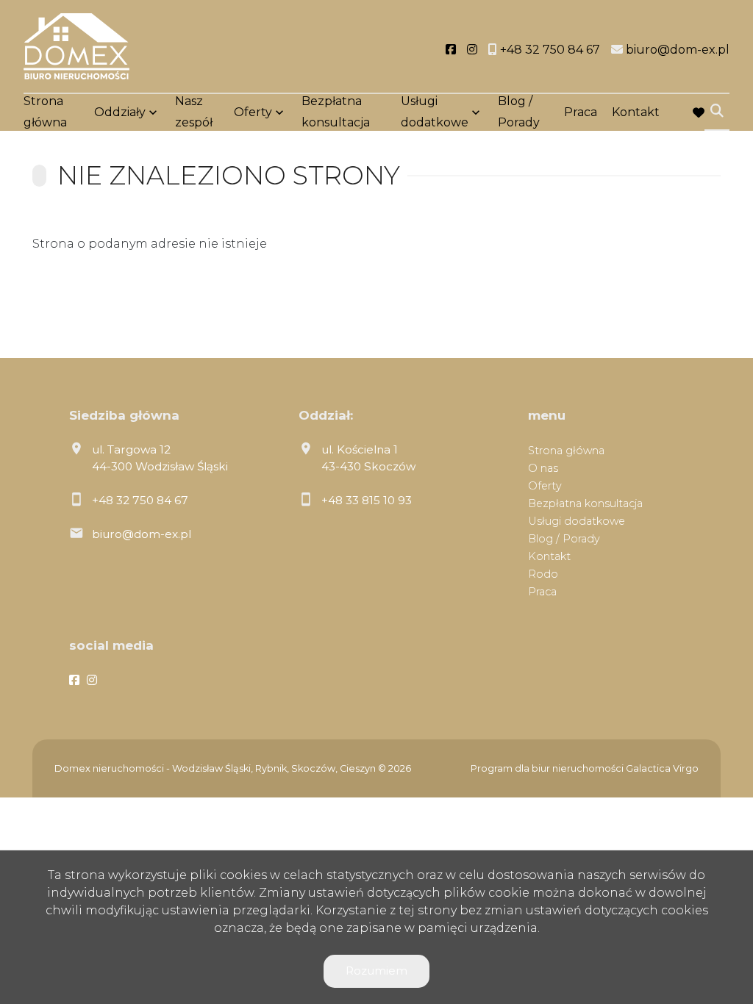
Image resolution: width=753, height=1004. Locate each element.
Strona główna (45, 111)
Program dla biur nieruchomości (548, 768)
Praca (580, 112)
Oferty (253, 112)
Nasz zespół (194, 111)
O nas (543, 468)
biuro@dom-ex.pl (141, 534)
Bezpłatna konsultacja (335, 111)
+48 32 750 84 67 (140, 500)
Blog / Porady (519, 111)
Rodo (543, 574)
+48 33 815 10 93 (366, 500)
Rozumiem (376, 971)
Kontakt (636, 112)
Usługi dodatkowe (434, 111)
